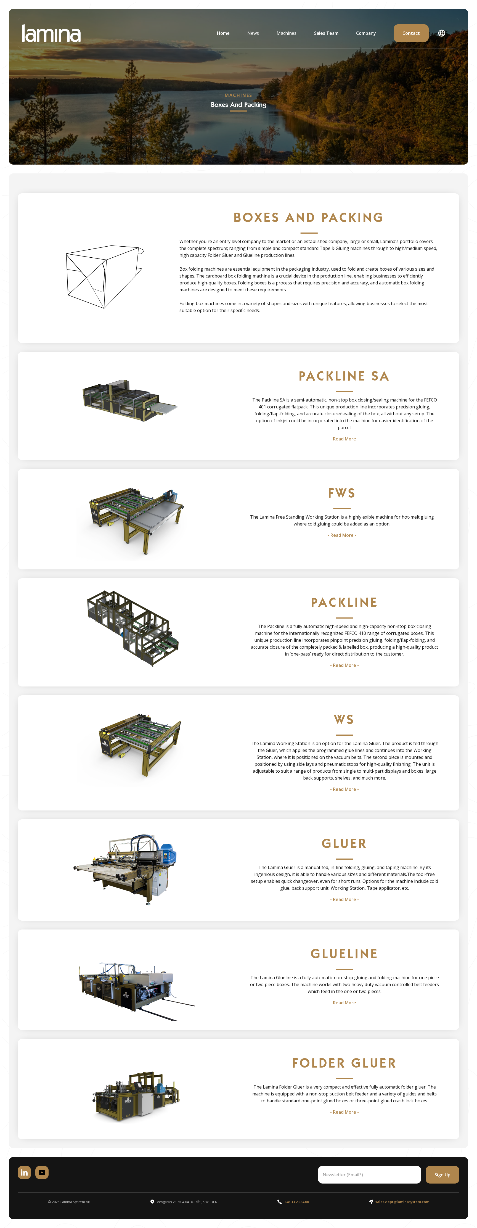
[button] (253, 33)
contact (411, 33)
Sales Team (326, 33)
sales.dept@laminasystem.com (402, 1201)
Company (366, 33)
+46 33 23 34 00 (296, 1201)
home (223, 33)
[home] (51, 33)
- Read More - (344, 439)
